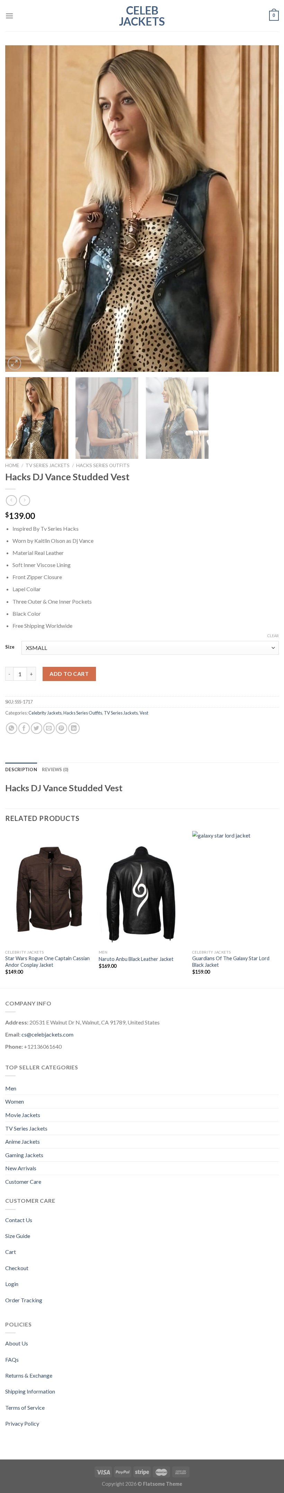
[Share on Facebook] (24, 728)
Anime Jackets (22, 1141)
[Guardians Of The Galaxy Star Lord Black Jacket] (235, 888)
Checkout (16, 1268)
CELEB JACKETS (142, 16)
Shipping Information (30, 1391)
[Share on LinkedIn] (74, 728)
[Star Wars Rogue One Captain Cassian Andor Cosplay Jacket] (48, 888)
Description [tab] (21, 769)
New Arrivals (20, 1168)
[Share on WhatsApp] (11, 728)
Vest (144, 713)
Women (14, 1101)
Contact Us (18, 1220)
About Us (16, 1343)
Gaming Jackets (24, 1155)
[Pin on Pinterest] (61, 728)
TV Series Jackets (48, 465)
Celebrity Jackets (45, 713)
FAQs (12, 1359)
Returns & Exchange (28, 1375)
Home (12, 465)
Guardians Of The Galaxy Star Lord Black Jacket (230, 961)
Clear (273, 635)
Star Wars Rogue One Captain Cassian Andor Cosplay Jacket (47, 961)
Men (10, 1088)
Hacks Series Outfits (103, 465)
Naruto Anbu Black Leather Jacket (136, 959)
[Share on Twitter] (36, 728)
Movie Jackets (22, 1115)
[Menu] (9, 15)
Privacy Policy (22, 1423)
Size (10, 647)
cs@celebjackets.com (47, 1034)
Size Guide (17, 1235)
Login (11, 1284)
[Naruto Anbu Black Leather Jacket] (142, 888)
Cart (10, 1251)
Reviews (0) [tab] (55, 769)
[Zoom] (14, 363)
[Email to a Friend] (49, 728)
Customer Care (23, 1181)
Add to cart (69, 673)
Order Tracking (23, 1300)
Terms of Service (25, 1407)
